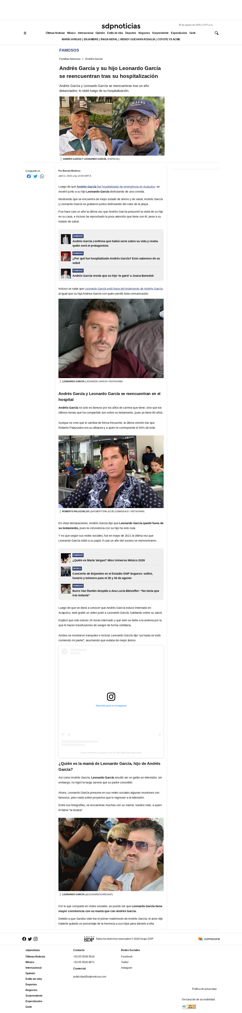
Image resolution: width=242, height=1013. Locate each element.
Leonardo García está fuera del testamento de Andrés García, (124, 288)
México (71, 33)
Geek (192, 33)
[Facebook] (29, 176)
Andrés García (94, 59)
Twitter (125, 962)
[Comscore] (209, 938)
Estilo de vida (115, 33)
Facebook (126, 956)
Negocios (144, 33)
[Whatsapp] (42, 176)
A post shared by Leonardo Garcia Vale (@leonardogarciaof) (111, 752)
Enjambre (91, 39)
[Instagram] (36, 939)
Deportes (130, 33)
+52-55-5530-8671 (83, 962)
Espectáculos (179, 33)
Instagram (126, 967)
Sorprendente (160, 33)
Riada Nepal (109, 39)
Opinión (100, 33)
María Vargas (71, 39)
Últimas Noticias (55, 33)
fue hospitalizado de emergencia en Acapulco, (116, 186)
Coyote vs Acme (168, 39)
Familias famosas (69, 59)
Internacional (85, 33)
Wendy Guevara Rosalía (137, 39)
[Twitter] (35, 176)
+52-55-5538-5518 (83, 956)
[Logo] (121, 26)
